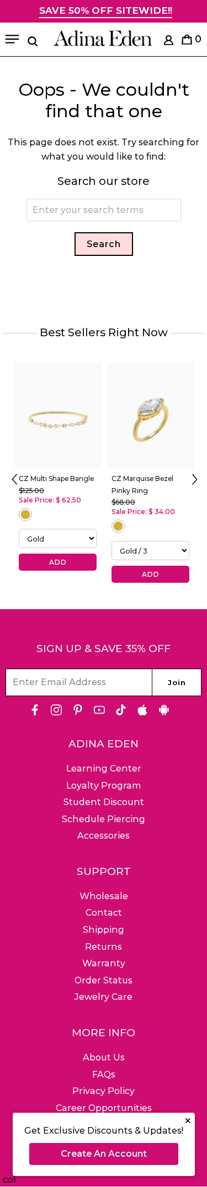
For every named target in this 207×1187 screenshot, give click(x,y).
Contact (104, 912)
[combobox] (103, 210)
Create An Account (104, 1153)
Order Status (103, 980)
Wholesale (103, 896)
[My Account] (168, 42)
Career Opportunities (104, 1108)
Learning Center (103, 768)
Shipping (103, 930)
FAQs (103, 1074)
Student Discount (103, 802)
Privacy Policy (103, 1091)
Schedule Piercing (103, 819)
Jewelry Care (103, 997)
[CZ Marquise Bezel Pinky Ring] (150, 415)
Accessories (103, 835)
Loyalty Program (103, 785)
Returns (103, 947)
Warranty (103, 963)
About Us (104, 1057)
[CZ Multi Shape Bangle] (58, 415)
